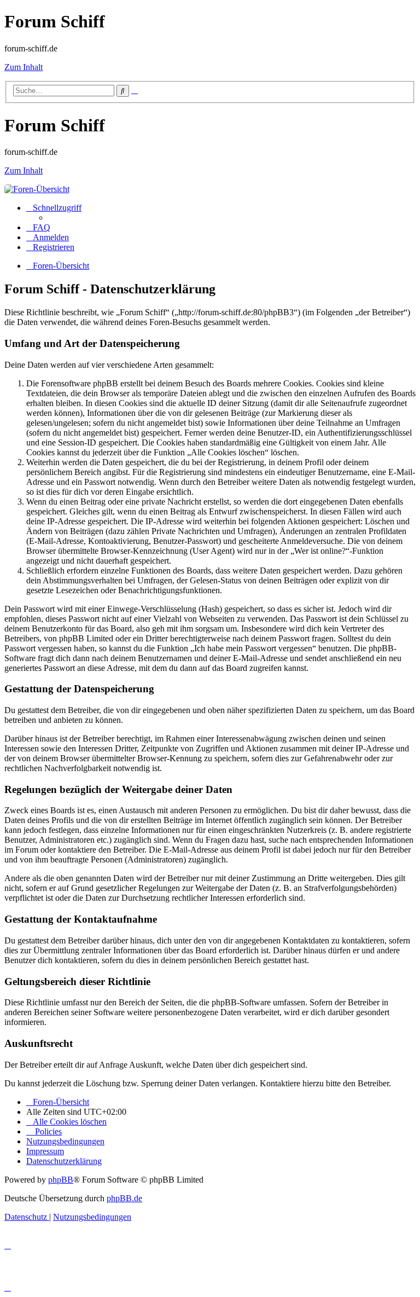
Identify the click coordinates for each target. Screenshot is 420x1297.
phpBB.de (124, 1198)
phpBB (60, 1179)
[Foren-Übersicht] (36, 189)
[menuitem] (38, 227)
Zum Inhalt (23, 67)
